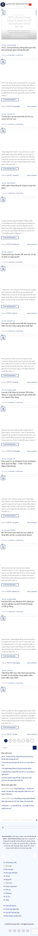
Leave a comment (32, 106)
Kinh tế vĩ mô (11, 183)
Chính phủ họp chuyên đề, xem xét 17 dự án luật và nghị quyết (18, 255)
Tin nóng (10, 670)
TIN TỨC (3, 45)
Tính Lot (8, 890)
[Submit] (35, 748)
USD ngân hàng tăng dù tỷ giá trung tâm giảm (16, 768)
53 (28, 741)
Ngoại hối (8, 879)
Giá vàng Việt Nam (11, 873)
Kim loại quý (9, 869)
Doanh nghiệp (11, 45)
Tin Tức (7, 896)
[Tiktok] (23, 930)
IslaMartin (4, 805)
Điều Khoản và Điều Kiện (13, 916)
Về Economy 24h (10, 862)
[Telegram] (27, 930)
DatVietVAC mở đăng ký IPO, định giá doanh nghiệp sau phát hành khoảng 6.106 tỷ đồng (17, 603)
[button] (25, 4)
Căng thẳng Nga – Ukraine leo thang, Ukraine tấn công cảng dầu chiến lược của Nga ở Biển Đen (17, 791)
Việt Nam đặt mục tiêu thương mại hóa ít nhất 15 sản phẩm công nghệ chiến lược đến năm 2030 (18, 675)
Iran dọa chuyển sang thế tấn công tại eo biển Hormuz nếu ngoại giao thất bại (18, 324)
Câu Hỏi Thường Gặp (12, 912)
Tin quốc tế (11, 114)
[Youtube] (19, 930)
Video (7, 900)
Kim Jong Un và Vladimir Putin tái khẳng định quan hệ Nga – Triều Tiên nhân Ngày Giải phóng (18, 463)
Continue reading (19, 36)
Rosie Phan (19, 55)
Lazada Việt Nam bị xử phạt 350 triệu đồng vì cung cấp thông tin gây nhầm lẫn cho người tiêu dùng (18, 394)
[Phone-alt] (10, 930)
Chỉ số (7, 876)
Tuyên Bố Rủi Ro (10, 906)
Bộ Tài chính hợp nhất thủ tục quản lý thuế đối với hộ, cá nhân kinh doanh (17, 533)
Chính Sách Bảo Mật (12, 909)
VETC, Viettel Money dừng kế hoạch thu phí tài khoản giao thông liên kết (18, 48)
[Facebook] (14, 930)
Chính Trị (10, 252)
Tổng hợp (8, 893)
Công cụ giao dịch (11, 886)
